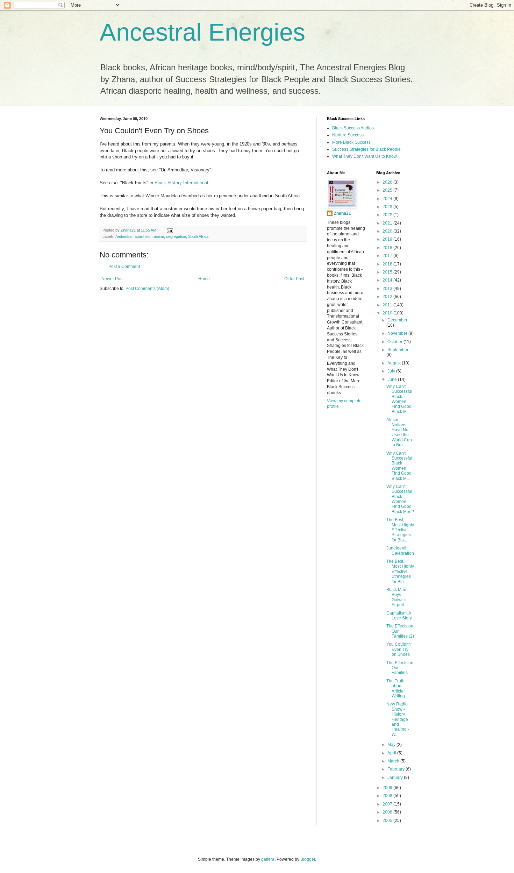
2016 (388, 264)
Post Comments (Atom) (147, 288)
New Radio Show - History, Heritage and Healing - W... (397, 719)
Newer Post (112, 278)
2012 (388, 296)
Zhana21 (342, 213)
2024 (388, 198)
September (397, 349)
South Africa (198, 236)
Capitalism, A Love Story (399, 615)
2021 (388, 223)
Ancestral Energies (202, 32)
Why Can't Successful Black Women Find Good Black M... (399, 399)
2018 (388, 247)
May (392, 744)
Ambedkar (124, 236)
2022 (388, 214)
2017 (388, 255)
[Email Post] (169, 230)
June (392, 379)
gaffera (267, 859)
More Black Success (351, 142)
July (391, 371)
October (395, 341)
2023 (388, 206)
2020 (388, 231)
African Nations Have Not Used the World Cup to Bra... (399, 432)
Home (204, 278)
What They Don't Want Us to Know (364, 156)
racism (158, 236)
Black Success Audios (353, 128)
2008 (388, 795)
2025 (388, 190)
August (394, 363)
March (393, 761)
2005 (388, 820)
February (396, 769)
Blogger (307, 859)
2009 (388, 787)
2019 (388, 239)
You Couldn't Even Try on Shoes (398, 649)
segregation (176, 236)
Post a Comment (124, 266)
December (397, 320)
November (397, 333)
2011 (388, 305)
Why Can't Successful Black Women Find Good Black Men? (400, 499)
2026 (388, 182)
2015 (388, 272)
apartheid (142, 236)
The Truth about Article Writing (395, 688)
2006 (388, 812)
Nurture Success (348, 135)
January (395, 777)
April (392, 753)
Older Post (294, 278)
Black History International (181, 182)
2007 (388, 804)
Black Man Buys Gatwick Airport (396, 597)
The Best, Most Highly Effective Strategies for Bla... (400, 529)
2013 (388, 288)
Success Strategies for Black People (366, 149)
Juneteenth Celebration (400, 550)
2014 (388, 280)
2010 (388, 313)
